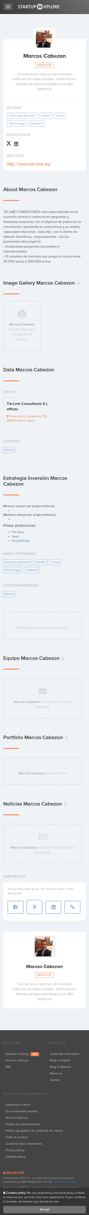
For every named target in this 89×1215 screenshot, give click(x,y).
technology (17, 123)
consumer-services (22, 115)
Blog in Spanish (60, 1066)
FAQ (8, 1066)
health (45, 115)
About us (56, 1073)
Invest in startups (17, 1060)
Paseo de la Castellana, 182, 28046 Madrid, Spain (27, 418)
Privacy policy (14, 1150)
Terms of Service (16, 1117)
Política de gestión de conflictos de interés (34, 1130)
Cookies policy (15, 1156)
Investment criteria (17, 1104)
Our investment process (21, 1111)
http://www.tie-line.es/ (28, 164)
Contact (55, 1079)
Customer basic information (23, 1143)
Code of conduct (16, 1137)
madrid (8, 449)
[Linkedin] (16, 144)
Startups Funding (21, 1053)
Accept (44, 1209)
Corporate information (64, 1053)
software (36, 123)
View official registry (64, 1181)
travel (60, 115)
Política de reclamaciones (22, 1124)
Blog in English (60, 1060)
